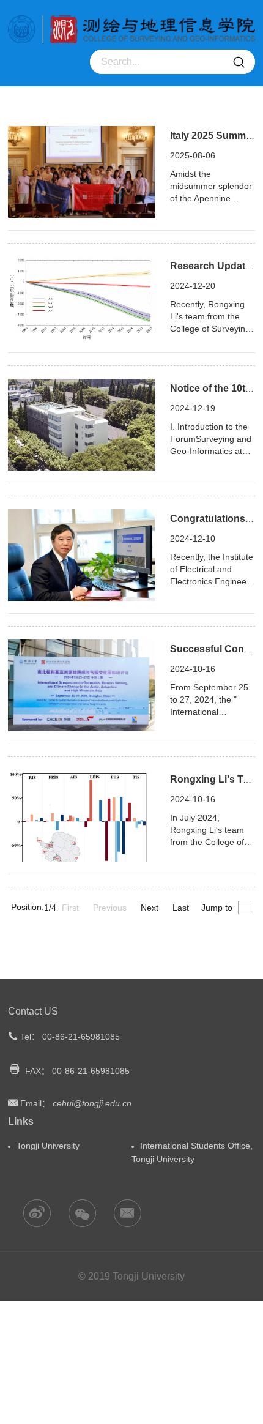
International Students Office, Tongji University (192, 1152)
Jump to (216, 907)
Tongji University (48, 1145)
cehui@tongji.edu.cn (92, 1103)
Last (180, 907)
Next (149, 907)
